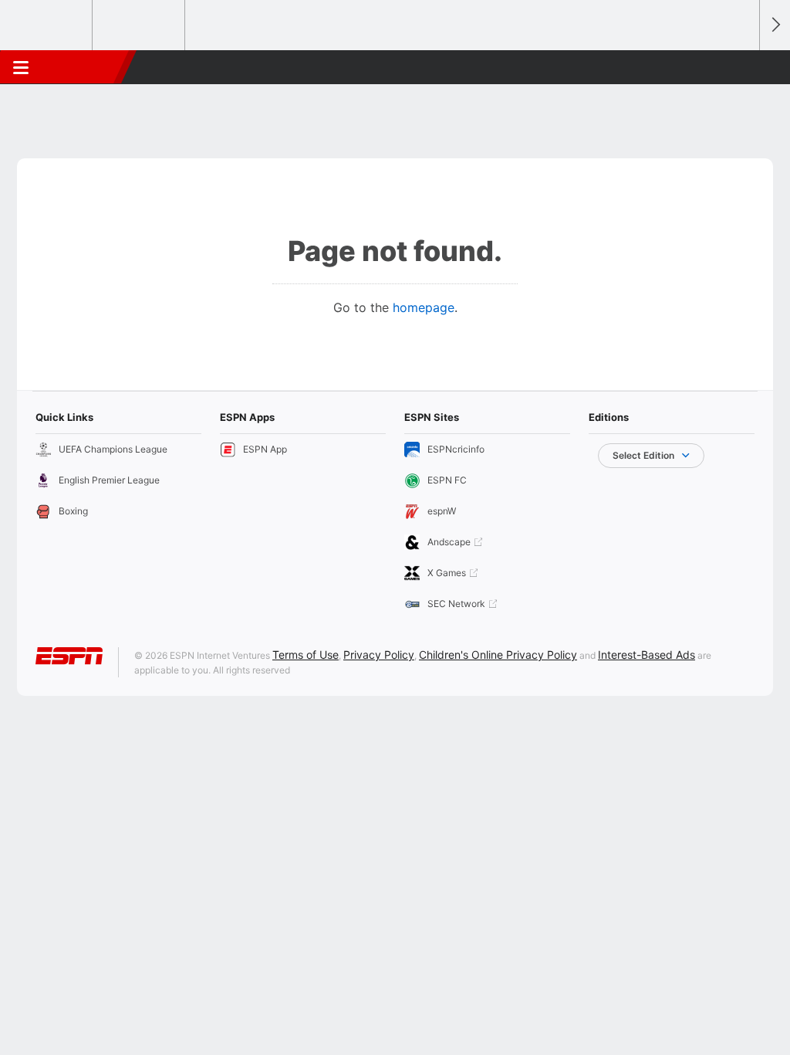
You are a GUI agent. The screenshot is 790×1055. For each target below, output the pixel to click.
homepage (423, 307)
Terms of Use (305, 654)
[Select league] (47, 25)
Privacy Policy (378, 654)
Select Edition (643, 455)
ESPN (82, 67)
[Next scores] (774, 25)
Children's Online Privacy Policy (498, 654)
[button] (740, 67)
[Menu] (21, 67)
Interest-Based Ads (646, 654)
